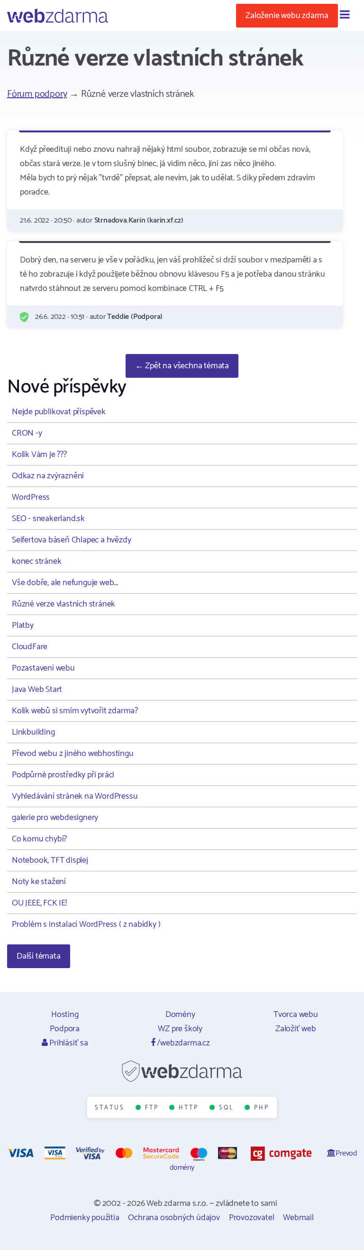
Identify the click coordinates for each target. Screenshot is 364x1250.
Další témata (39, 956)
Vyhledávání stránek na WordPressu (74, 796)
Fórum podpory (37, 94)
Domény (180, 1014)
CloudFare (29, 647)
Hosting (65, 1014)
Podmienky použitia (84, 1218)
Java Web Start (37, 689)
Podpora (65, 1029)
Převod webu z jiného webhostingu (73, 753)
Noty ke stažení (39, 882)
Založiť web (295, 1029)
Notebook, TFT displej (50, 860)
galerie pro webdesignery (55, 818)
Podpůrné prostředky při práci (63, 775)
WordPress (31, 497)
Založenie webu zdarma (287, 16)
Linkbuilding (33, 732)
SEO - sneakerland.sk (48, 519)
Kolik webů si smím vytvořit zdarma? (75, 711)
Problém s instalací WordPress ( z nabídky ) (86, 924)
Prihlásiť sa (67, 1043)
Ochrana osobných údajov (173, 1218)
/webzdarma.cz (182, 1043)
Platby (23, 625)
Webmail (298, 1218)
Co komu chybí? (39, 839)
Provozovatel (251, 1218)
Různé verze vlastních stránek (63, 604)
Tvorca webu (295, 1014)
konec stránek (36, 561)
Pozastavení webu (43, 668)
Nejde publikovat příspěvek (59, 412)
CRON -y (27, 433)
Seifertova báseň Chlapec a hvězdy (71, 540)
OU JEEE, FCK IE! (39, 903)
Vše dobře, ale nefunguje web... (65, 583)
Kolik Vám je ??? (39, 455)
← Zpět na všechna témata (182, 366)
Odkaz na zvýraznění (48, 476)
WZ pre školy (180, 1029)
